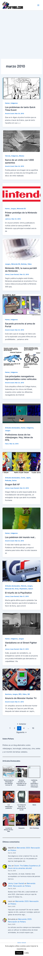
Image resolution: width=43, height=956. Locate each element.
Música (21, 156)
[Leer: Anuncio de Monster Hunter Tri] (21, 679)
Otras (17, 589)
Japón (28, 478)
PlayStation (23, 589)
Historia (23, 586)
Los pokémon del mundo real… (20, 537)
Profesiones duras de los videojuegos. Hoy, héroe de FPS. (19, 437)
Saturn (30, 589)
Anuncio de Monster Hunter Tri (20, 698)
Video (30, 264)
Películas (8, 480)
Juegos (13, 208)
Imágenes (14, 103)
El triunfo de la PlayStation (18, 592)
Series (14, 480)
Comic (23, 478)
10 (33, 728)
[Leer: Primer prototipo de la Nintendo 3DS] (21, 194)
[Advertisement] (21, 33)
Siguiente (21, 732)
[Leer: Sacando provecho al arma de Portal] (21, 305)
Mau (9, 866)
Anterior (21, 724)
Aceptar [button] (19, 953)
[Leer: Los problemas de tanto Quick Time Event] (21, 88)
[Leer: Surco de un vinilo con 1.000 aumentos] (21, 141)
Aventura (8, 694)
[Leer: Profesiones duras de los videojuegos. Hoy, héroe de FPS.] (21, 413)
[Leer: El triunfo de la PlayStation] (21, 571)
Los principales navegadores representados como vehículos (20, 377)
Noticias (24, 264)
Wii (29, 694)
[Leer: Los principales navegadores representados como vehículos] (21, 357)
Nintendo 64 (9, 589)
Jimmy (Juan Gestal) (16, 883)
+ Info (26, 953)
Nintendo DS (21, 208)
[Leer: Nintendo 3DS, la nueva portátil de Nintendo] (21, 249)
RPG (20, 694)
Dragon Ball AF (12, 484)
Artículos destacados (12, 428)
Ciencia (7, 156)
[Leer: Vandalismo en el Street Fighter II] (21, 624)
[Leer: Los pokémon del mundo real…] (21, 518)
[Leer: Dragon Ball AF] (21, 463)
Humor (7, 103)
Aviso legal (21, 943)
